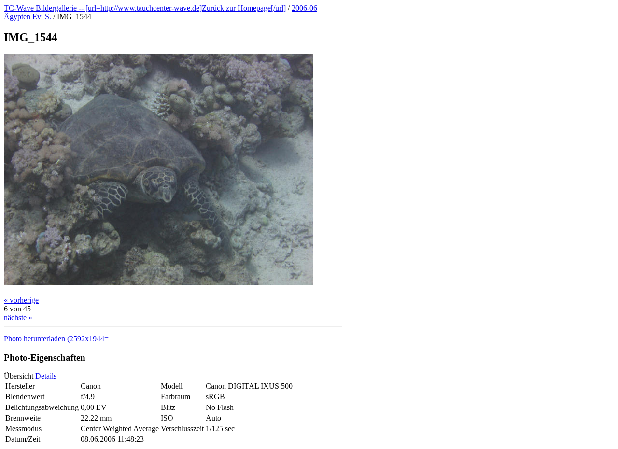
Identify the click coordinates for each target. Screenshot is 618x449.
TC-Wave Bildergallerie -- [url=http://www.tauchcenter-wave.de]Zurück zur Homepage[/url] (145, 8)
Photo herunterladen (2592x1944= (56, 339)
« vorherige (21, 300)
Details (45, 376)
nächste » (18, 317)
